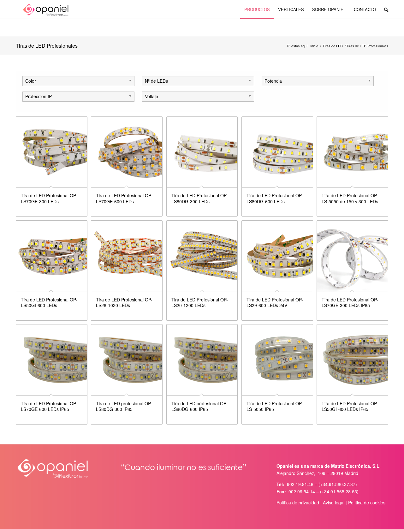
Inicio (314, 46)
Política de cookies (366, 502)
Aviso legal (333, 502)
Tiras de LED (333, 46)
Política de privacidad (297, 502)
